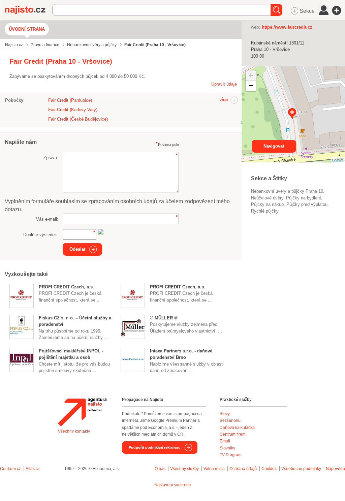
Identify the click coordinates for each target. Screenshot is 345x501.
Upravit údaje (224, 84)
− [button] (251, 86)
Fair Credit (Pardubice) (70, 100)
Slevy (225, 413)
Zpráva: (50, 157)
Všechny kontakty (74, 431)
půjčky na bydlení (303, 197)
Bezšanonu (230, 420)
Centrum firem (233, 434)
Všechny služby (185, 468)
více (223, 99)
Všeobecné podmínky (301, 468)
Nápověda (335, 468)
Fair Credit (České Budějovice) (78, 119)
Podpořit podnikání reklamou (155, 447)
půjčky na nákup (267, 204)
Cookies (269, 468)
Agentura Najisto (82, 412)
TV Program (231, 454)
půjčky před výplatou (306, 204)
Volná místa (214, 468)
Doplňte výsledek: (40, 234)
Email (225, 441)
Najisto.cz (28, 10)
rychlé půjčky (265, 211)
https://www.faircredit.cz (287, 27)
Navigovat (273, 146)
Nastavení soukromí (172, 484)
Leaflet (337, 159)
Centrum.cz (10, 468)
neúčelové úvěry (267, 197)
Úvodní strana (27, 29)
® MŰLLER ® (164, 317)
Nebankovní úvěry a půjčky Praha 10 (287, 191)
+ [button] (251, 75)
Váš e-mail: (47, 219)
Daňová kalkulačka (237, 427)
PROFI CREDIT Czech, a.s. (66, 286)
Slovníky (227, 448)
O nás (160, 468)
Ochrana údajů (243, 468)
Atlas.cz (33, 468)
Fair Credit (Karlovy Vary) (72, 109)
